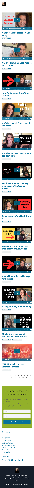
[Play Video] (3, 28)
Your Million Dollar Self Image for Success (16, 277)
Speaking (8, 478)
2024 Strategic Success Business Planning (13, 365)
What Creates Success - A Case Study (17, 34)
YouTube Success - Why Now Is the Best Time (16, 154)
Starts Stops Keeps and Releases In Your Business (14, 335)
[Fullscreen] (30, 28)
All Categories (6, 441)
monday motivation (8, 445)
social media (6, 452)
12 (15, 377)
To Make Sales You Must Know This (16, 217)
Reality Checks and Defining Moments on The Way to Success (15, 186)
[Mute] (24, 28)
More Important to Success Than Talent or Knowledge (15, 247)
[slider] (16, 28)
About (14, 476)
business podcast (6, 38)
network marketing (17, 339)
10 (8, 377)
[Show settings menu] (27, 28)
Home (8, 476)
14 (22, 377)
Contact (20, 478)
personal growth (7, 450)
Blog (14, 478)
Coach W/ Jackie (23, 476)
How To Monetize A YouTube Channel (15, 94)
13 (19, 377)
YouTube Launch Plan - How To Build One (16, 124)
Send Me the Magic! (17, 422)
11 (11, 377)
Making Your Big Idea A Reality (16, 306)
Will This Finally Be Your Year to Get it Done (17, 64)
